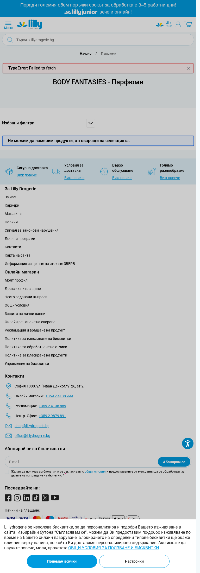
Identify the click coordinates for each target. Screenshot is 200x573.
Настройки (134, 561)
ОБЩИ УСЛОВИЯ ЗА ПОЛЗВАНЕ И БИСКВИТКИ (113, 547)
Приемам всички (62, 561)
